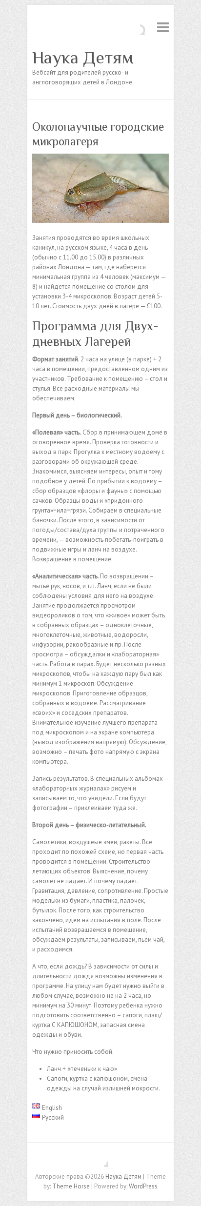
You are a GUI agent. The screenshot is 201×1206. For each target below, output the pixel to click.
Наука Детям (83, 57)
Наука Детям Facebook (100, 1159)
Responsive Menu (163, 27)
